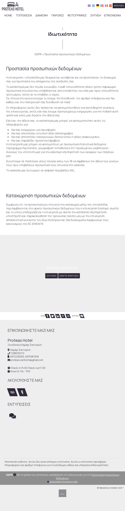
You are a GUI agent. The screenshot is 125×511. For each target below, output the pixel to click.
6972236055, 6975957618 (24, 356)
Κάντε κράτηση (69, 275)
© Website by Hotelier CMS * (110, 487)
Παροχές (57, 15)
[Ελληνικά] (93, 5)
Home (8, 15)
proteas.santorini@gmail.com (27, 360)
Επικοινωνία (112, 15)
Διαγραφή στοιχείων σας (63, 481)
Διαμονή (42, 15)
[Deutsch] (98, 5)
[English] (89, 5)
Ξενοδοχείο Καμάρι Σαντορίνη (25, 344)
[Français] (102, 5)
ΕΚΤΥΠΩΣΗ (75, 316)
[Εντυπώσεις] (13, 417)
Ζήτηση (95, 15)
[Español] (110, 5)
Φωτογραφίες (77, 15)
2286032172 (17, 353)
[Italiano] (106, 5)
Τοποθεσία (24, 15)
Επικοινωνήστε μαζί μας (31, 330)
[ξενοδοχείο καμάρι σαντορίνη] (13, 6)
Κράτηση (119, 5)
